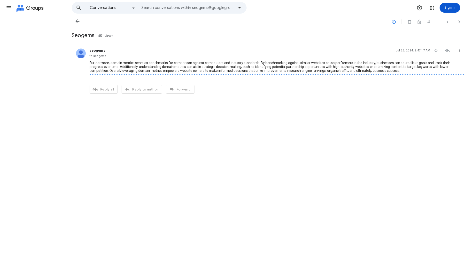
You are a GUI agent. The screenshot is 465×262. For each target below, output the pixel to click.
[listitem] (268, 70)
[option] (112, 7)
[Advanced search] (239, 7)
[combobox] (188, 7)
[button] (9, 8)
